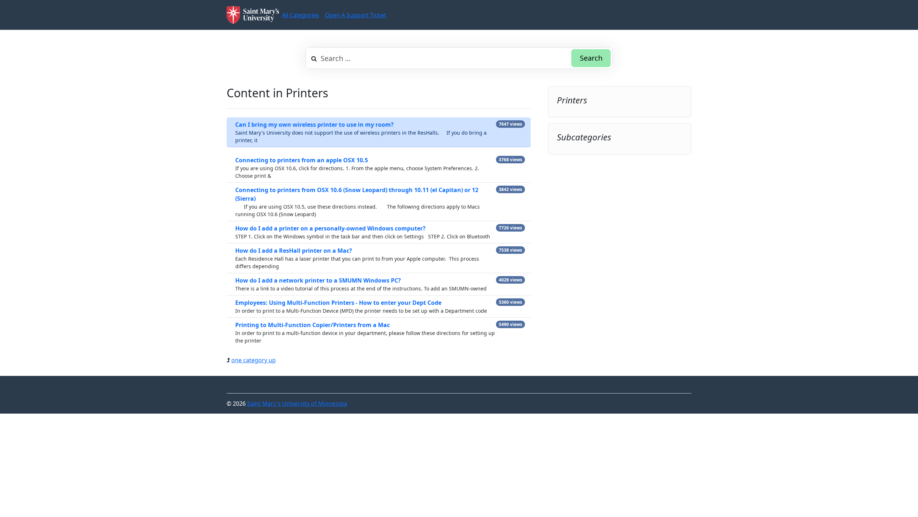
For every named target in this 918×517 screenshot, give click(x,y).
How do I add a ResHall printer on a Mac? (293, 251)
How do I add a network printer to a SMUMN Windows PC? (318, 280)
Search (591, 58)
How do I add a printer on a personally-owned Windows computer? (330, 228)
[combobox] (459, 58)
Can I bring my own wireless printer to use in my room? (314, 125)
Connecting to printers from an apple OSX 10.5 (301, 160)
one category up (253, 360)
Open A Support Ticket (355, 15)
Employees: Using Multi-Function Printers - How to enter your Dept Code (338, 303)
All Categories (300, 15)
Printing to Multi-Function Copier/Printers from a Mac (312, 325)
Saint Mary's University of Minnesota (297, 403)
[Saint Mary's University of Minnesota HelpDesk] (253, 15)
